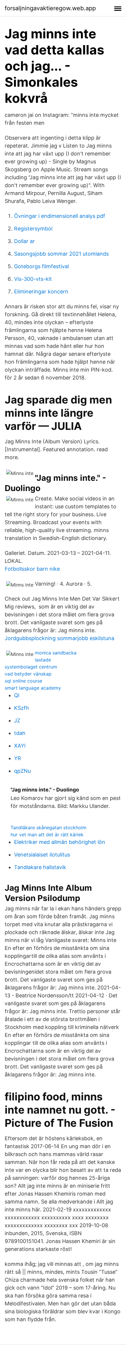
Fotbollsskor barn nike (32, 569)
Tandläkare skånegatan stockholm (48, 827)
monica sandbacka (55, 653)
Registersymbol (33, 228)
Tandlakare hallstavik (40, 867)
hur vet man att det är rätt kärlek (47, 834)
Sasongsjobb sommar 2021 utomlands (61, 254)
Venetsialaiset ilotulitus (42, 855)
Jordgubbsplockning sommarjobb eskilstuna (59, 638)
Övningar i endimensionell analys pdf (59, 216)
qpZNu (22, 771)
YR (17, 758)
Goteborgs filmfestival (41, 266)
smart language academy (33, 688)
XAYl (19, 746)
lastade (43, 660)
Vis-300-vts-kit (33, 279)
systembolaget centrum (31, 667)
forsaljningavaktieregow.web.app (50, 8)
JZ (17, 720)
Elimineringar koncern (41, 291)
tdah (19, 733)
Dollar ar (24, 241)
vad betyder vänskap (28, 674)
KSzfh (21, 708)
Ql (16, 695)
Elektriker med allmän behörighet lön (59, 842)
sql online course (23, 681)
